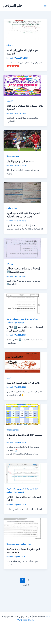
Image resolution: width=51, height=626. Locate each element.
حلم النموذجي (12, 5)
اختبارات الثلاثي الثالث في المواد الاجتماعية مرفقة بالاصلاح (23, 215)
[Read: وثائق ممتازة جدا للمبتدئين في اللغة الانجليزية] (22, 85)
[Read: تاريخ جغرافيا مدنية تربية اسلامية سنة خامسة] (22, 528)
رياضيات (10, 45)
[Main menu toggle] (45, 6)
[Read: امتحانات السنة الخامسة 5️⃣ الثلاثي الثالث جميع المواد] (22, 303)
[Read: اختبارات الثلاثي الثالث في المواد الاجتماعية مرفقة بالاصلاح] (22, 192)
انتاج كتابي (34, 319)
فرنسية (21, 322)
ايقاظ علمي (24, 319)
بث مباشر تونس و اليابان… (20, 161)
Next (25, 585)
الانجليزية (10, 101)
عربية (9, 319)
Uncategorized (13, 156)
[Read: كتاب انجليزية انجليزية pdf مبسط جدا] (22, 414)
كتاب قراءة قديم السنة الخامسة (23, 382)
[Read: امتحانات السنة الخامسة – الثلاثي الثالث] (22, 473)
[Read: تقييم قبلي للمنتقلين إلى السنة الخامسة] (22, 30)
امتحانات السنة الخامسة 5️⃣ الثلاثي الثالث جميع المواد (25, 329)
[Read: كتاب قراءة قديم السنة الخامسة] (22, 362)
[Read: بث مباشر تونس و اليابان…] (22, 140)
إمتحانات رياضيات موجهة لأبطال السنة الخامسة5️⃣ (23, 270)
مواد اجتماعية (12, 208)
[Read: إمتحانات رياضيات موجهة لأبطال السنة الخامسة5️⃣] (22, 248)
